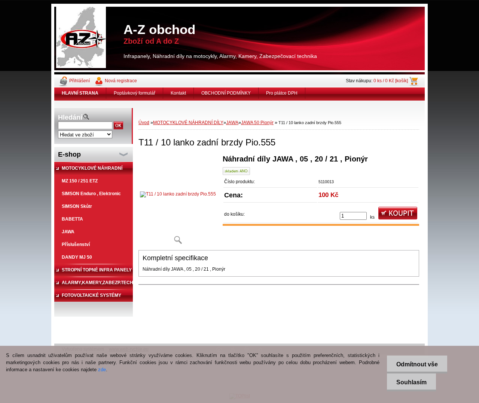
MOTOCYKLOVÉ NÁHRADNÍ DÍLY (188, 122)
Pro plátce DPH (282, 93)
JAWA (232, 122)
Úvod (143, 122)
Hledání (70, 117)
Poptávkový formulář (134, 93)
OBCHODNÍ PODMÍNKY (226, 93)
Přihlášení (79, 80)
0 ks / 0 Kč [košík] (390, 80)
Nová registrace (121, 80)
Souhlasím (411, 382)
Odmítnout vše (417, 364)
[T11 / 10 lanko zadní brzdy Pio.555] (178, 202)
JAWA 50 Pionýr (257, 122)
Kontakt (178, 93)
